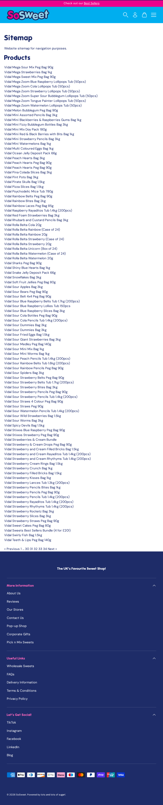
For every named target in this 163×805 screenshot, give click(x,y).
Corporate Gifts (18, 634)
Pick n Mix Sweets (20, 642)
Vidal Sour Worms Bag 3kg (23, 420)
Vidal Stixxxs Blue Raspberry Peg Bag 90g (34, 430)
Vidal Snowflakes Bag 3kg (22, 277)
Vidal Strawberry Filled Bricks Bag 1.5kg (33, 473)
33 (40, 549)
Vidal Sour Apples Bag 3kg (23, 287)
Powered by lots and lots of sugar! (46, 794)
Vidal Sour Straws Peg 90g (23, 406)
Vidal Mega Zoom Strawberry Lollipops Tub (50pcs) (42, 91)
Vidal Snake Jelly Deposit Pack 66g (30, 273)
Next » (52, 549)
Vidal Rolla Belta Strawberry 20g (27, 244)
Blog (10, 755)
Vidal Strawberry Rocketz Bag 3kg (29, 511)
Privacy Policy (17, 699)
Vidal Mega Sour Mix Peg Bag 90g (28, 67)
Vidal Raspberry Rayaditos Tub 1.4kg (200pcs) (38, 210)
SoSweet (21, 794)
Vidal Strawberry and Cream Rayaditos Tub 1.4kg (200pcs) (47, 454)
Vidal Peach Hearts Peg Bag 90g (28, 163)
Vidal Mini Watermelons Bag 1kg (27, 144)
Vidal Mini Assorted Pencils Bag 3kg (30, 115)
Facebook (14, 739)
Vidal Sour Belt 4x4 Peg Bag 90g (27, 296)
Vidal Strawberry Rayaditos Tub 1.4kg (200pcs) (38, 502)
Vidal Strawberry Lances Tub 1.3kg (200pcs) (37, 483)
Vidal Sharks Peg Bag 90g (23, 263)
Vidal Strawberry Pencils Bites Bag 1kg (32, 487)
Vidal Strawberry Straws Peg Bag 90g (31, 521)
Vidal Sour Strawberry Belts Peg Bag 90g (34, 378)
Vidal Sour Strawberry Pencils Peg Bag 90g (35, 392)
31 (31, 549)
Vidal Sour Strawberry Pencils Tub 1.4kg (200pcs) (40, 397)
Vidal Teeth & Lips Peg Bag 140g (27, 540)
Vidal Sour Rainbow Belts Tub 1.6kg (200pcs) (37, 363)
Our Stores (15, 609)
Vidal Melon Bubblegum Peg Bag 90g (31, 110)
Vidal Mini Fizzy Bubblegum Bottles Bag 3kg (36, 124)
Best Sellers (92, 3)
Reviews (13, 601)
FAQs (10, 674)
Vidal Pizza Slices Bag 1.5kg (24, 187)
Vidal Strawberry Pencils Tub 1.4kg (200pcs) (37, 497)
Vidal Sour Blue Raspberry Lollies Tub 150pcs (37, 306)
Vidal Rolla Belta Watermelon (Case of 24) (35, 253)
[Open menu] (153, 15)
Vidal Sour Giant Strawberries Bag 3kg (32, 339)
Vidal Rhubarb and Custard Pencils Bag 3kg (36, 220)
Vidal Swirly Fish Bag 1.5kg (23, 535)
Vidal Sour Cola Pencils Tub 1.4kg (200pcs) (35, 320)
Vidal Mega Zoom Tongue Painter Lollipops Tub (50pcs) (45, 101)
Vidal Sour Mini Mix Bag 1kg (24, 349)
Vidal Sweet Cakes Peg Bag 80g (27, 525)
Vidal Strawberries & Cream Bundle (30, 440)
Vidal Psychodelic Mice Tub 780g (28, 191)
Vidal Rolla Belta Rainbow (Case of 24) (32, 229)
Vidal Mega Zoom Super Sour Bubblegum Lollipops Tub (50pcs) (51, 96)
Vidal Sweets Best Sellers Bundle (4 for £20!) (37, 530)
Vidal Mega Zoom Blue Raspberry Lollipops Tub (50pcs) (45, 82)
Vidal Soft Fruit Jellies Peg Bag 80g (30, 282)
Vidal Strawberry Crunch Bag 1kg (28, 468)
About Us (14, 593)
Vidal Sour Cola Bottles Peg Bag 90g (30, 315)
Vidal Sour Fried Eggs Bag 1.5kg (26, 334)
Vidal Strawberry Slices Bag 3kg (27, 516)
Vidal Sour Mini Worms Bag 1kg (26, 354)
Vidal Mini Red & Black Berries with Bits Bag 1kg (39, 134)
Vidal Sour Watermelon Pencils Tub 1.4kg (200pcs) (41, 411)
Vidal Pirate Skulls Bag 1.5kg (24, 182)
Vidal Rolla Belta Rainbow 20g (25, 234)
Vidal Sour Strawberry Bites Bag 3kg (31, 387)
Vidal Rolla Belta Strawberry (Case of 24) (34, 239)
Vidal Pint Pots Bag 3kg (21, 177)
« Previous (12, 549)
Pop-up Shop (17, 626)
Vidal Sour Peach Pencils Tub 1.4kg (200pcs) (37, 358)
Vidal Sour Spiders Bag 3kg (24, 373)
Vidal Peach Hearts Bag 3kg (24, 158)
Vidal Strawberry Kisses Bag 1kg (27, 478)
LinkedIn (13, 747)
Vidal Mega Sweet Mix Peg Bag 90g (30, 77)
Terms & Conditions (22, 691)
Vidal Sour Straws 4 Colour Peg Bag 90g (33, 401)
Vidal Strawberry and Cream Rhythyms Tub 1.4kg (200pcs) (47, 459)
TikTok (11, 722)
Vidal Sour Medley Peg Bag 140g (27, 344)
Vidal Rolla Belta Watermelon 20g (28, 258)
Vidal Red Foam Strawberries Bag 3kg (31, 215)
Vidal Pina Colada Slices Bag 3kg (28, 172)
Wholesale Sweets (20, 666)
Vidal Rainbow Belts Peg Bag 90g (28, 196)
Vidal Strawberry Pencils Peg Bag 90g (32, 492)
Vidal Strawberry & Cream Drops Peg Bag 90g (38, 444)
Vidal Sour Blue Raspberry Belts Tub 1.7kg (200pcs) (42, 301)
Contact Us (15, 618)
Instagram (14, 731)
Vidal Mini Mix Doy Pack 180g (25, 129)
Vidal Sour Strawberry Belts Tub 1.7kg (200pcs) (39, 382)
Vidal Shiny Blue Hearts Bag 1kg (27, 268)
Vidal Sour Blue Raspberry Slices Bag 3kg (34, 311)
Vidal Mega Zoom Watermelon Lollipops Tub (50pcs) (43, 105)
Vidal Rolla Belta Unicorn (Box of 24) (30, 249)
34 (45, 549)
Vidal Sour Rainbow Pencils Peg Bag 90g (33, 368)
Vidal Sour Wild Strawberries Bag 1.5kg (32, 416)
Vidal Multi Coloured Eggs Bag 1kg (28, 148)
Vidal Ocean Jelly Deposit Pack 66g (30, 153)
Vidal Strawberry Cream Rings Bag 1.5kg (33, 463)
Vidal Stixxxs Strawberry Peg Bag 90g (31, 435)
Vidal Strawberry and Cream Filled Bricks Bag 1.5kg (41, 449)
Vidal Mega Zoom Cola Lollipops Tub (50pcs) (37, 86)
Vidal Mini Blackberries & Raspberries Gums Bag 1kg (42, 120)
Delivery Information (22, 682)
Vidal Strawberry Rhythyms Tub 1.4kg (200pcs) (39, 506)
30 (27, 549)
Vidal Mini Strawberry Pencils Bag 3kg (32, 139)
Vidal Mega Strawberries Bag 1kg (28, 72)
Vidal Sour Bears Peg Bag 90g (26, 292)
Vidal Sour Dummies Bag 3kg (25, 325)
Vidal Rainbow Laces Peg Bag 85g (28, 206)
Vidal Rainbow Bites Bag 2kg (25, 201)
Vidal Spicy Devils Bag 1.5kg (24, 425)
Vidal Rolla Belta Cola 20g (22, 225)
